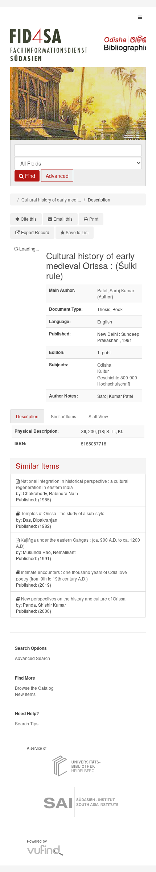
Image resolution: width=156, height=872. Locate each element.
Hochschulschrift (113, 383)
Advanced (57, 175)
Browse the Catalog (34, 688)
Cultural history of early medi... (51, 199)
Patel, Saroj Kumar (115, 290)
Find (29, 175)
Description (27, 416)
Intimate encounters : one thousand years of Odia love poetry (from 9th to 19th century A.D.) (71, 575)
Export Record (35, 232)
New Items (25, 694)
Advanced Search (32, 658)
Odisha (104, 365)
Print (93, 219)
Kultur (103, 371)
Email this (63, 219)
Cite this (29, 219)
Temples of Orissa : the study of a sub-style (62, 513)
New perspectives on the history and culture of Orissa (73, 598)
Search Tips (26, 723)
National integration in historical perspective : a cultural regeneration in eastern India (72, 484)
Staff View (98, 416)
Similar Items (63, 416)
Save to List (77, 232)
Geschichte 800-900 (117, 377)
